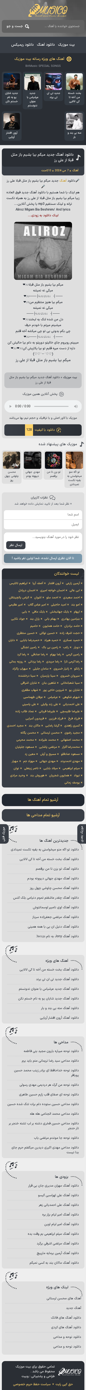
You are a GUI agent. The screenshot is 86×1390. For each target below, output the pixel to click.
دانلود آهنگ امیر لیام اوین (61, 1224)
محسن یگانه (28, 733)
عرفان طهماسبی (33, 697)
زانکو (77, 669)
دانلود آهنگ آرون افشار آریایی (59, 1018)
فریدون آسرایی (34, 718)
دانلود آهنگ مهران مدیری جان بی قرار (53, 1185)
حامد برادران (72, 626)
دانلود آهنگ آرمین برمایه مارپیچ (58, 1253)
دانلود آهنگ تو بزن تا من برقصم (57, 869)
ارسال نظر (15, 545)
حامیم (34, 626)
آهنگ (63, 180)
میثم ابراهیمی (71, 768)
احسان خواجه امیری (52, 590)
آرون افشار (54, 583)
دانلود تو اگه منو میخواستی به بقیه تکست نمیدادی (45, 849)
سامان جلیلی (41, 669)
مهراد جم (29, 761)
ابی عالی (74, 590)
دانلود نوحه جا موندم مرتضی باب (56, 1138)
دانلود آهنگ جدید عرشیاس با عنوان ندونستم (49, 989)
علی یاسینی (29, 704)
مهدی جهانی (47, 761)
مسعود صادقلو (70, 754)
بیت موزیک (66, 45)
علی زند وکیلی (49, 704)
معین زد (30, 754)
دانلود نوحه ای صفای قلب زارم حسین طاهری (49, 1094)
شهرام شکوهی (71, 697)
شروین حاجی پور (53, 690)
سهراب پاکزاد (20, 669)
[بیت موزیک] (47, 10)
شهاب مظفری (30, 690)
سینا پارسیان (47, 676)
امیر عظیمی (16, 604)
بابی (24, 612)
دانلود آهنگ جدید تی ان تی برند (57, 979)
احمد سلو (52, 597)
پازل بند (35, 619)
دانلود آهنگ (46, 45)
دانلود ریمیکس (22, 45)
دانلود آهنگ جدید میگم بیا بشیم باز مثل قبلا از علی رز (42, 157)
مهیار (15, 761)
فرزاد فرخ (74, 718)
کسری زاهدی (72, 725)
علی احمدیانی (71, 704)
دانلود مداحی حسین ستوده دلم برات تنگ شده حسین (43, 1104)
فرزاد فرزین (56, 718)
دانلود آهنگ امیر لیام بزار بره (60, 1214)
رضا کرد (21, 654)
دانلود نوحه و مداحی (67, 1337)
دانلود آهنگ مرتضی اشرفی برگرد (58, 1243)
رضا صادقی (38, 654)
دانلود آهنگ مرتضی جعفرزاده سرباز (55, 917)
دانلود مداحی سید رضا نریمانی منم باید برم (50, 1060)
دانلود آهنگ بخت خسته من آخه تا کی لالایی (49, 859)
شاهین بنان (49, 683)
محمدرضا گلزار (71, 747)
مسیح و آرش (48, 754)
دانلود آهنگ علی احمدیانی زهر (59, 1205)
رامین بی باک (50, 647)
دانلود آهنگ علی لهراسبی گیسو (58, 1195)
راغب (66, 647)
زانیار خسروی (61, 669)
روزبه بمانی (16, 661)
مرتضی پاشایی (48, 747)
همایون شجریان (59, 775)
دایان (11, 640)
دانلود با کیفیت (40, 430)
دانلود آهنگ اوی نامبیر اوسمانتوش (56, 907)
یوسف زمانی (72, 782)
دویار (77, 647)
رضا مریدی (52, 661)
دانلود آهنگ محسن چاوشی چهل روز (54, 888)
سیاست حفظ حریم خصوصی (32, 1384)
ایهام (77, 612)
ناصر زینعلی (31, 768)
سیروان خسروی (70, 676)
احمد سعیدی (71, 597)
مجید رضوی (72, 733)
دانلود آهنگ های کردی (66, 1327)
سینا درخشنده (27, 676)
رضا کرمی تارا (72, 661)
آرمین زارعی (73, 583)
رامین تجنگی (29, 647)
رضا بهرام (55, 654)
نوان (16, 768)
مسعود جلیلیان (24, 747)
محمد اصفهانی (70, 740)
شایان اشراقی (29, 683)
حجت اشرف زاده (70, 633)
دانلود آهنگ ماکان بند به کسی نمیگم (54, 1263)
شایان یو (74, 690)
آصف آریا (38, 583)
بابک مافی (38, 612)
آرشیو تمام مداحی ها (43, 815)
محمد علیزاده (47, 740)
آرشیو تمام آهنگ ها (43, 800)
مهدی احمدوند (70, 761)
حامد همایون (51, 626)
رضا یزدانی (34, 661)
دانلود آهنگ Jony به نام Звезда (57, 936)
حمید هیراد (51, 640)
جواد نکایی (18, 619)
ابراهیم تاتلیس (18, 583)
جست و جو (15, 26)
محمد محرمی (25, 740)
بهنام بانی (50, 619)
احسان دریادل (26, 590)
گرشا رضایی (52, 725)
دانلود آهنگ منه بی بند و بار (60, 1008)
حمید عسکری (71, 640)
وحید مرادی (17, 775)
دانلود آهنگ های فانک (66, 1317)
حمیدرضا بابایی (29, 640)
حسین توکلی (47, 633)
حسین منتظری (26, 633)
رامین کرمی (73, 654)
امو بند (75, 604)
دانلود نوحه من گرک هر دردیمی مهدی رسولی (49, 1085)
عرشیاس (53, 697)
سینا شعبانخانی (70, 683)
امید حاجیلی (58, 604)
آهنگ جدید (73, 1308)
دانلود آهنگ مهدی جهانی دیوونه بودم (53, 878)
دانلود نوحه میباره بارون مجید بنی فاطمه (51, 1051)
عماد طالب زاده (24, 711)
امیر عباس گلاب (37, 604)
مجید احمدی (15, 725)
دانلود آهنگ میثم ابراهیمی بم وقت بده (53, 1234)
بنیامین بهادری (70, 619)
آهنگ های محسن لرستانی (64, 1298)
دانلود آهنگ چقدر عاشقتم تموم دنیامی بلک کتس (46, 897)
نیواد (77, 775)
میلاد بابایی (50, 768)
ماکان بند (34, 725)
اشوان (38, 597)
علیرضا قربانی (47, 711)
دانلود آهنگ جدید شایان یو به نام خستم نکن (48, 998)
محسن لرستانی (50, 733)
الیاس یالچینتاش (19, 597)
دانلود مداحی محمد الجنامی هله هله (54, 1113)
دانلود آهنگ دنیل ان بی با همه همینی (53, 926)
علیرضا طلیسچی (70, 711)
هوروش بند (37, 775)
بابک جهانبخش (59, 612)
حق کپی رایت (64, 1384)
